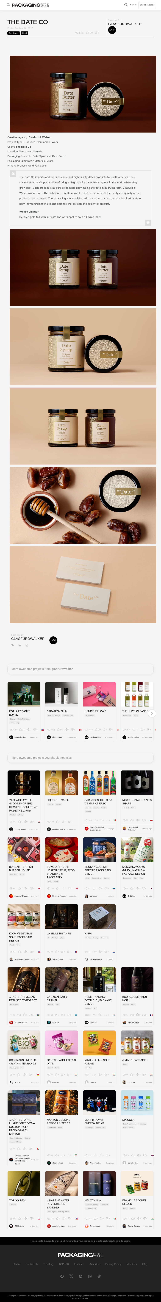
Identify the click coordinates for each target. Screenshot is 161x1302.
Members (132, 1264)
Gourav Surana (134, 1226)
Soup (56, 881)
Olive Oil (13, 1204)
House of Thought (21, 896)
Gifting (12, 719)
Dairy (135, 878)
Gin (95, 1008)
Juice (136, 715)
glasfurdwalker (125, 24)
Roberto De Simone (22, 959)
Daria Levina (132, 1163)
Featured (79, 1264)
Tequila (96, 808)
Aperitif (58, 804)
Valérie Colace (57, 959)
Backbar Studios (58, 829)
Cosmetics (104, 938)
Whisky (20, 815)
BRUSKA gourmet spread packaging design (98, 870)
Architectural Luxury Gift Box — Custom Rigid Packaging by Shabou (22, 1127)
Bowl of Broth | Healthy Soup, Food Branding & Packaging (61, 872)
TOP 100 (64, 1264)
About (17, 1264)
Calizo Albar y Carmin (57, 999)
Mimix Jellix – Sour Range (98, 1062)
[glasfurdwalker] (112, 30)
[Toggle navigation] (8, 4)
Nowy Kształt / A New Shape (137, 802)
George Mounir (20, 829)
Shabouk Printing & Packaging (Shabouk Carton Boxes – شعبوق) (23, 1159)
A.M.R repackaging (135, 1060)
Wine (133, 808)
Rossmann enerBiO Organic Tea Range (22, 1062)
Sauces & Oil (96, 878)
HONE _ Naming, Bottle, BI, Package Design (98, 1000)
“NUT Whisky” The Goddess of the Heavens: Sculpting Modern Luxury (23, 805)
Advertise (94, 1264)
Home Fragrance (23, 719)
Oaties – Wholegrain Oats (61, 1062)
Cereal (50, 1068)
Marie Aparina (95, 1163)
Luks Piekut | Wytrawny (133, 828)
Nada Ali (55, 1082)
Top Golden (17, 1200)
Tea (22, 1068)
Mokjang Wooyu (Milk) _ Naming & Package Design (133, 870)
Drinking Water (63, 1212)
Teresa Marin (95, 1226)
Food (24, 33)
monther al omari (21, 1022)
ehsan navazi (57, 1163)
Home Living (14, 723)
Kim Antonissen (96, 959)
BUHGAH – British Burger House (21, 869)
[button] (126, 5)
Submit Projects (147, 5)
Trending (48, 1264)
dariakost (93, 896)
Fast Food (13, 874)
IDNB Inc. (131, 896)
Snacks (88, 1068)
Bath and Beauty (54, 715)
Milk (141, 878)
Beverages (127, 715)
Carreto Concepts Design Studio (97, 828)
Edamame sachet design (134, 1202)
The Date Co (23, 146)
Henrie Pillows (95, 711)
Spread (106, 878)
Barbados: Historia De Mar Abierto (98, 802)
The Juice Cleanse (135, 711)
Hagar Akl (131, 1082)
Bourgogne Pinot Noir (134, 999)
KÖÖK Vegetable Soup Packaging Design (20, 937)
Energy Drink (100, 1127)
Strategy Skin (57, 711)
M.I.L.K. (17, 1082)
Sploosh (128, 1120)
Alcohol (12, 815)
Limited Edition (15, 1142)
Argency (55, 1022)
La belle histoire (59, 933)
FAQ (144, 1264)
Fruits (125, 1064)
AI (48, 938)
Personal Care (68, 715)
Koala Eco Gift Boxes (19, 713)
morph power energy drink (94, 1122)
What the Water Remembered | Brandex (58, 1204)
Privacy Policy (113, 1264)
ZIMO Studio (19, 1226)
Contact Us (32, 1264)
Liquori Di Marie (58, 800)
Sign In (133, 4)
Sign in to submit (121, 1241)
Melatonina (93, 1200)
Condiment (13, 33)
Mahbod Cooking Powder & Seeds (58, 1122)
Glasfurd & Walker (40, 137)
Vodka (103, 808)
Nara (88, 933)
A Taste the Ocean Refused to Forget (23, 999)
